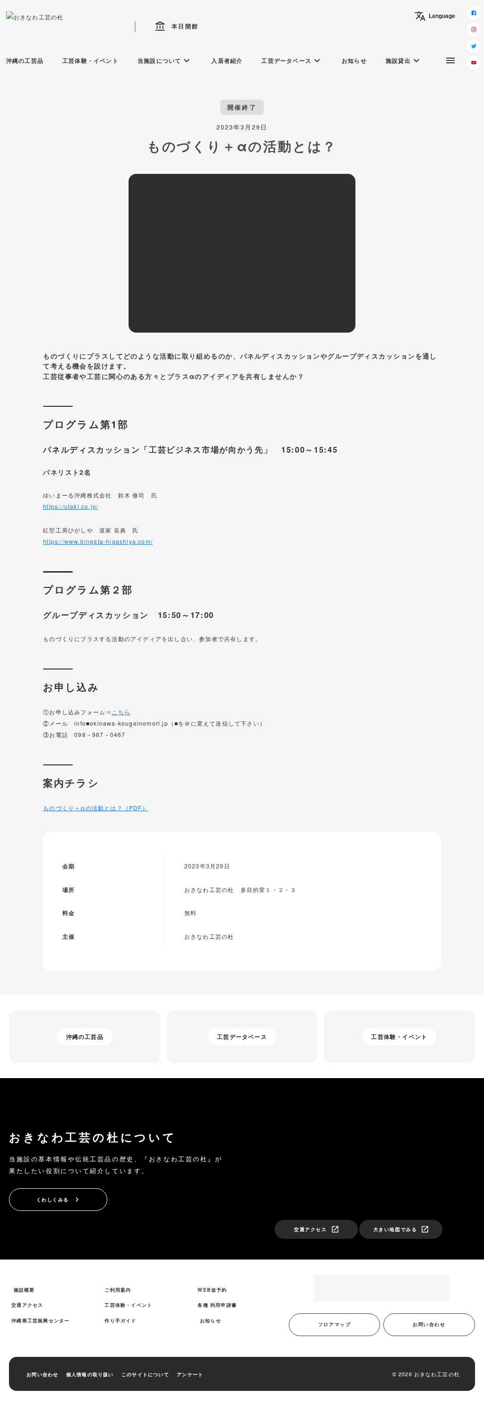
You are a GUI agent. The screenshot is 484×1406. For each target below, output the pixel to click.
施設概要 (24, 1289)
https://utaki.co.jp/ (70, 506)
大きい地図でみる (401, 1229)
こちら (121, 712)
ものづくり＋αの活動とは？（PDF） (95, 808)
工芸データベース (292, 60)
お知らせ (354, 60)
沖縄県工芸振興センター (40, 1320)
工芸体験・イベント (90, 60)
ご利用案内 (117, 1289)
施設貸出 (404, 60)
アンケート (190, 1374)
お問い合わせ (429, 1324)
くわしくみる (58, 1199)
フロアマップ (334, 1324)
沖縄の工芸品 (24, 60)
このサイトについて (145, 1374)
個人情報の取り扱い (90, 1374)
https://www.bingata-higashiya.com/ (98, 541)
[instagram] (474, 29)
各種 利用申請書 (217, 1304)
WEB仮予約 (212, 1289)
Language (435, 16)
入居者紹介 (226, 60)
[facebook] (474, 13)
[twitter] (474, 46)
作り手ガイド (120, 1320)
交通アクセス (316, 1229)
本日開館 (177, 26)
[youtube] (474, 62)
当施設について (165, 60)
